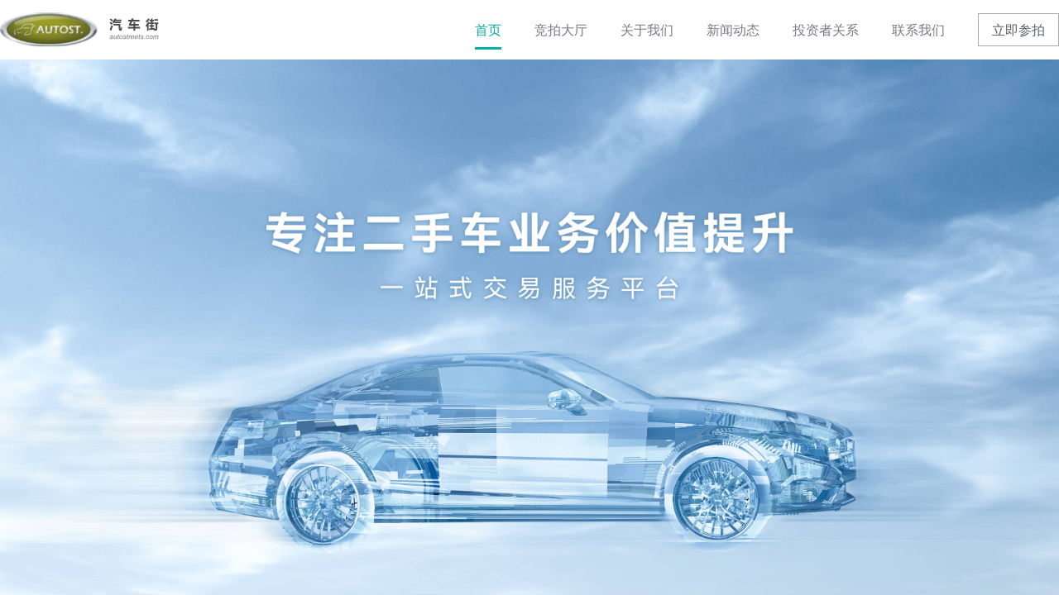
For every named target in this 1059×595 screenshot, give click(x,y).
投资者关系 (826, 30)
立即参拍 (1018, 30)
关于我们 (647, 30)
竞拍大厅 (560, 30)
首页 (488, 30)
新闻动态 (733, 30)
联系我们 (918, 30)
